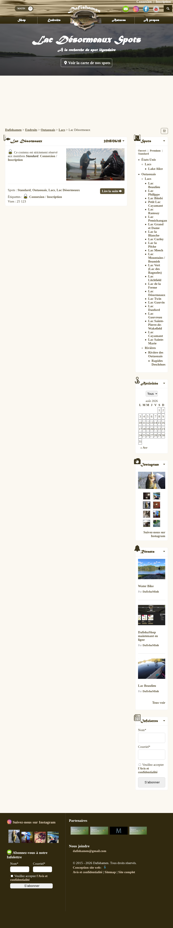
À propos (151, 20)
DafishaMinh (151, 591)
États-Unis (148, 159)
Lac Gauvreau (155, 315)
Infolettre (149, 721)
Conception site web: (87, 867)
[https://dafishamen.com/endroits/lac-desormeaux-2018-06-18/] (95, 179)
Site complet (126, 872)
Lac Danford (154, 308)
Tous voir (158, 702)
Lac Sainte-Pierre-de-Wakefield (156, 324)
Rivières (150, 348)
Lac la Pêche (152, 244)
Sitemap (110, 872)
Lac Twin (154, 298)
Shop (22, 20)
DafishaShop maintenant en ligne (148, 635)
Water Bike (146, 586)
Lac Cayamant (155, 334)
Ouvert (142, 150)
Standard (143, 153)
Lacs (62, 130)
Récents (148, 551)
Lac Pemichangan (157, 218)
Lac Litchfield (154, 278)
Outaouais (48, 130)
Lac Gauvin (156, 302)
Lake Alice (155, 169)
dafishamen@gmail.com (89, 851)
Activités (149, 383)
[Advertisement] (86, 101)
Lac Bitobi (155, 198)
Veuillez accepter (28, 877)
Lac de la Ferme (154, 285)
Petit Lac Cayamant (155, 203)
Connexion (47, 156)
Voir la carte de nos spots (89, 63)
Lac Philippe (154, 192)
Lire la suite (110, 191)
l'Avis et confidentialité (147, 770)
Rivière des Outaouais (155, 354)
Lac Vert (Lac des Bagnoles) (155, 268)
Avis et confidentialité (87, 872)
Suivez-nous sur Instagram (154, 534)
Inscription (15, 160)
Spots (146, 141)
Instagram (150, 464)
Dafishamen (13, 130)
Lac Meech (155, 250)
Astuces (119, 20)
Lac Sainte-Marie (156, 341)
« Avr (143, 447)
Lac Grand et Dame (156, 226)
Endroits (54, 20)
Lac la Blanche (153, 233)
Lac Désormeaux (156, 293)
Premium (155, 150)
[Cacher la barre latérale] (164, 131)
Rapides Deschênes (158, 362)
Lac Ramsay (153, 211)
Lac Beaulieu (154, 185)
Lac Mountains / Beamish (156, 257)
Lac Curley (156, 239)
